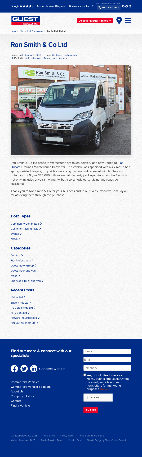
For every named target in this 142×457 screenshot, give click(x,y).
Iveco (14, 276)
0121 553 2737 (110, 7)
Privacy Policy (66, 435)
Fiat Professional (34, 58)
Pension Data (74, 440)
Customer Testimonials (64, 55)
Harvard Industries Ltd (24, 318)
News (14, 239)
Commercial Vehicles (25, 382)
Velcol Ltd (17, 297)
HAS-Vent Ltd (19, 313)
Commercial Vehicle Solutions (31, 386)
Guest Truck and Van (55, 58)
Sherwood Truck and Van (26, 281)
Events (15, 234)
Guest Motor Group (22, 265)
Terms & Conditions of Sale (91, 435)
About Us (17, 391)
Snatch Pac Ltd (19, 302)
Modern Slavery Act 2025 (23, 440)
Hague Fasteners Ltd (23, 323)
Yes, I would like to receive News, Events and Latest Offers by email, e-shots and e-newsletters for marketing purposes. (108, 382)
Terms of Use (48, 435)
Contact (16, 401)
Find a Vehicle (20, 405)
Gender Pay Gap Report (52, 440)
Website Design (94, 440)
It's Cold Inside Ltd (22, 307)
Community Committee (25, 223)
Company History (22, 396)
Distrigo (15, 255)
